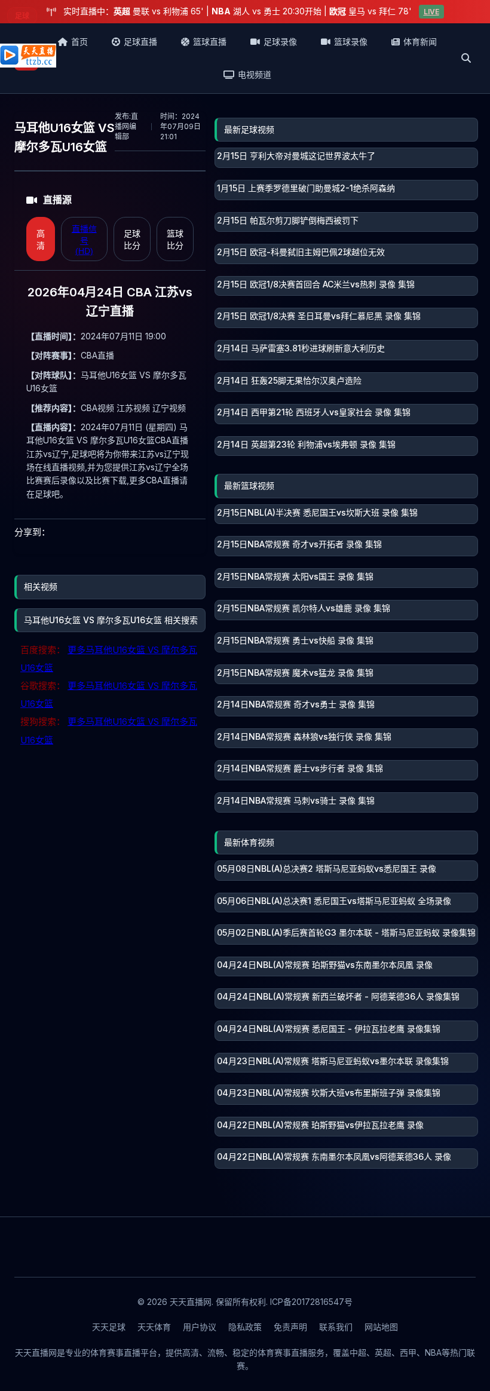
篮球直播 (209, 41)
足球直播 (140, 41)
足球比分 (132, 239)
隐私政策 (245, 1327)
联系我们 (336, 1327)
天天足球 (108, 1327)
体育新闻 (420, 41)
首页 (79, 41)
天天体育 (154, 1327)
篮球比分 (175, 239)
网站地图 (381, 1327)
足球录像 (280, 41)
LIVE (431, 11)
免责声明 (290, 1327)
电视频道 (254, 74)
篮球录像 (351, 41)
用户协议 (199, 1327)
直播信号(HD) (84, 240)
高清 (40, 239)
